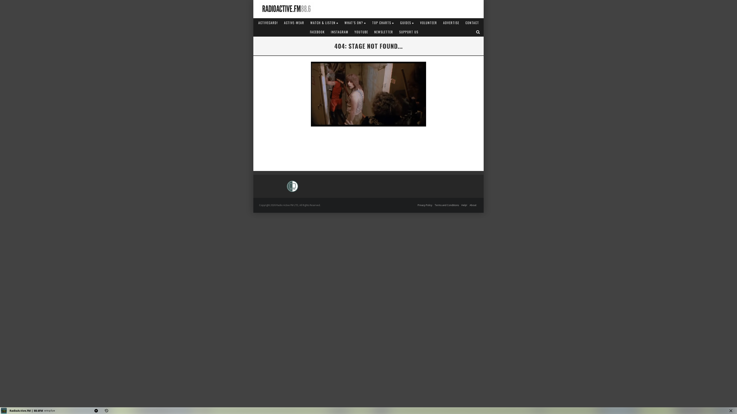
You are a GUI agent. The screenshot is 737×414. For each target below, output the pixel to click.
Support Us (408, 32)
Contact (472, 23)
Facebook (317, 32)
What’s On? (354, 23)
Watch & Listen (322, 23)
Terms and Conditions (447, 205)
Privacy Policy (425, 205)
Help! (464, 205)
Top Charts (381, 23)
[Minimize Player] (731, 410)
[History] (106, 410)
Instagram (339, 32)
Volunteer (428, 23)
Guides (405, 23)
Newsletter (383, 32)
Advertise (451, 23)
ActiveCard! (268, 23)
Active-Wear (294, 23)
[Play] (96, 410)
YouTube (361, 32)
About (473, 205)
